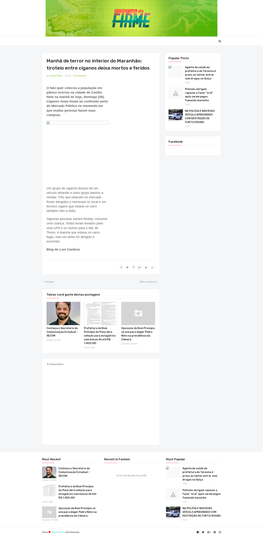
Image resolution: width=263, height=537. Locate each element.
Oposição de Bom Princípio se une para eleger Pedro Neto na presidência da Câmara (78, 512)
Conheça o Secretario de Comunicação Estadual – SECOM (62, 332)
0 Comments (79, 75)
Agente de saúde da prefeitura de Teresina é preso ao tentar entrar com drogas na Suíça (200, 73)
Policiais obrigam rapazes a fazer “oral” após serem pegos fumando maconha (199, 95)
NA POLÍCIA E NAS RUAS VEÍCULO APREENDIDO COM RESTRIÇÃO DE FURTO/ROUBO (200, 116)
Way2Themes (58, 532)
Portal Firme (56, 75)
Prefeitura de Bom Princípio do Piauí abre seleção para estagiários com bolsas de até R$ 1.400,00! (100, 336)
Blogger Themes (88, 532)
